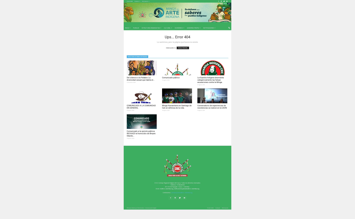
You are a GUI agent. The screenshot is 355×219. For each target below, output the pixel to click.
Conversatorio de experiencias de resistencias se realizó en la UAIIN (212, 106)
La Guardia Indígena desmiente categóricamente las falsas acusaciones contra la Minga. (210, 80)
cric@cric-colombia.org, (167, 189)
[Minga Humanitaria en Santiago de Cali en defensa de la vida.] (177, 95)
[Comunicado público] (177, 68)
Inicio (127, 28)
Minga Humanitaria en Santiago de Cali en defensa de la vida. (177, 106)
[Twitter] (224, 1)
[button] (229, 28)
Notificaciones (208, 28)
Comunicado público (171, 78)
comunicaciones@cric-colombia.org (181, 192)
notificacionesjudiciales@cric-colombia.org (186, 189)
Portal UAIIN (130, 1)
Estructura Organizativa (151, 28)
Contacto (136, 1)
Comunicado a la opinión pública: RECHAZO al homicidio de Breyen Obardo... (141, 133)
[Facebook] (218, 1)
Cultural (167, 28)
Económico (179, 28)
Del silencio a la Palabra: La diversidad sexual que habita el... (141, 79)
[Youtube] (226, 1)
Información (145, 1)
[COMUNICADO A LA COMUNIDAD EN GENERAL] (142, 95)
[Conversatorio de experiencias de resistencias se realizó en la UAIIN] (212, 95)
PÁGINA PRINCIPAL (183, 47)
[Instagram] (221, 1)
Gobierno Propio (193, 28)
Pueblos (136, 28)
